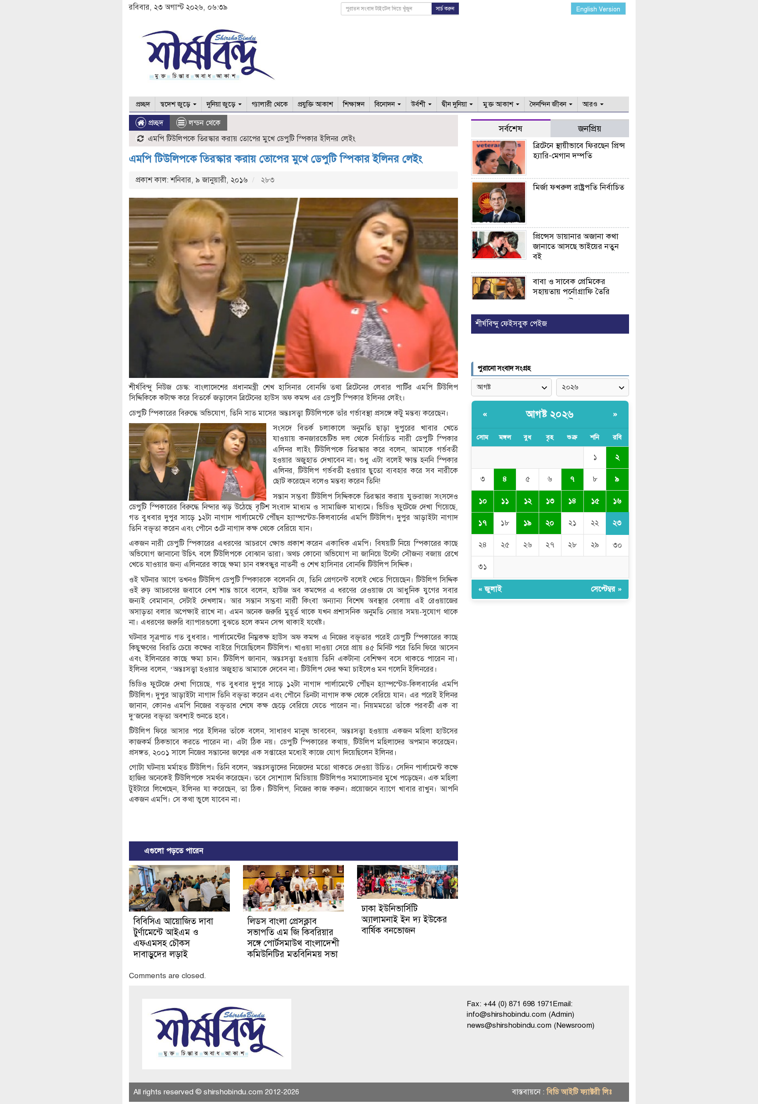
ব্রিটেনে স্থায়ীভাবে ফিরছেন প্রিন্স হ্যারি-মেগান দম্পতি (579, 150)
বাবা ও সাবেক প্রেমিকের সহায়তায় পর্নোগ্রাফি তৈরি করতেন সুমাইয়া (571, 291)
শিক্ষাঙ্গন (354, 104)
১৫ (595, 501)
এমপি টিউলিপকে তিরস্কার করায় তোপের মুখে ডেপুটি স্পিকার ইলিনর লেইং (275, 158)
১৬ (617, 501)
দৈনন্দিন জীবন (548, 104)
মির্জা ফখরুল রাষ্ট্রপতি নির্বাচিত (578, 187)
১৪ (572, 501)
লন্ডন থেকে (205, 123)
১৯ (527, 522)
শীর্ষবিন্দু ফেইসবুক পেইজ (511, 323)
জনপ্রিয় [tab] (589, 128)
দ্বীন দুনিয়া (455, 104)
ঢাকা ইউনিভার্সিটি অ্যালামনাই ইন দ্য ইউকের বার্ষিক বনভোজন (404, 919)
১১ (505, 501)
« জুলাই (490, 589)
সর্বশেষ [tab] (510, 128)
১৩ (550, 501)
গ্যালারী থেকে (270, 104)
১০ (483, 501)
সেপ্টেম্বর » (606, 589)
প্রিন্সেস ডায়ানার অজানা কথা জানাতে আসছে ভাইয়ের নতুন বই (576, 246)
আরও (591, 104)
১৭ (482, 522)
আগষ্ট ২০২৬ (550, 414)
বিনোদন (386, 104)
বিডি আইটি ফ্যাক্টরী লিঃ (579, 1092)
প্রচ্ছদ (142, 104)
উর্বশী (419, 104)
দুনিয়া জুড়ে (222, 104)
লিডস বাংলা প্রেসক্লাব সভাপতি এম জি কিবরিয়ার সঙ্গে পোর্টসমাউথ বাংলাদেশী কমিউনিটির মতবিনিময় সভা (293, 938)
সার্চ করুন (445, 9)
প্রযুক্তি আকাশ (315, 104)
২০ (550, 522)
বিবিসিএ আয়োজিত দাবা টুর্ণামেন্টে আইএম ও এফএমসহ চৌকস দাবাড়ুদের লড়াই (173, 938)
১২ (528, 501)
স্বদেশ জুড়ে (176, 104)
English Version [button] (598, 9)
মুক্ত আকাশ (499, 104)
